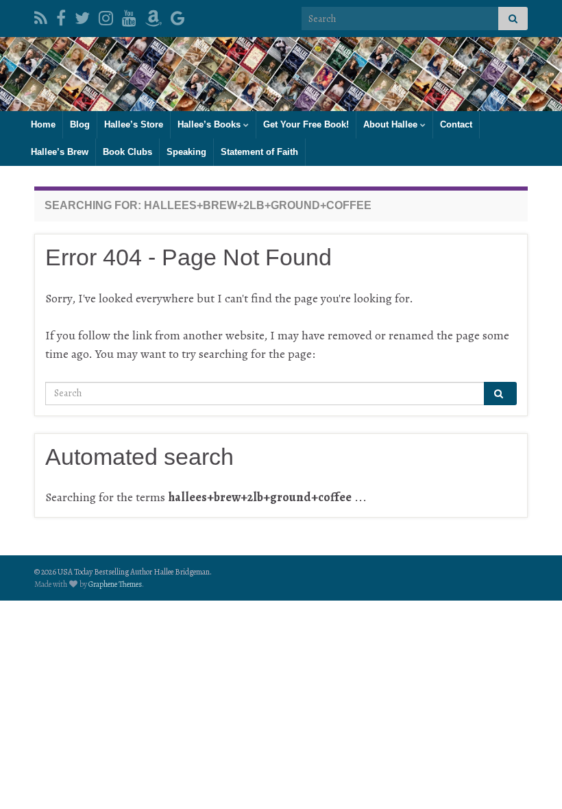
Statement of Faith (259, 152)
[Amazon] (153, 16)
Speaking (186, 152)
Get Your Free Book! (306, 124)
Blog (80, 124)
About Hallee (391, 124)
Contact (456, 124)
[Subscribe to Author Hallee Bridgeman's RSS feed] (40, 16)
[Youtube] (129, 16)
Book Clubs (127, 152)
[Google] (178, 16)
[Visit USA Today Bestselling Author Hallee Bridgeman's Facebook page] (61, 16)
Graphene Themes (115, 584)
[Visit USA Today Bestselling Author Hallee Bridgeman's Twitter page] (82, 16)
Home (43, 124)
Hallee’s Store (133, 124)
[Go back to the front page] (281, 74)
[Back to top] (531, 778)
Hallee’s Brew (59, 152)
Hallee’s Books (210, 124)
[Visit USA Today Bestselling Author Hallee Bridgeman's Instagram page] (106, 16)
